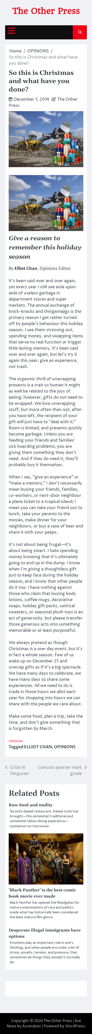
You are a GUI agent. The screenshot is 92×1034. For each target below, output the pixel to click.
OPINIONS (16, 741)
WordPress (75, 1026)
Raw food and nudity (31, 805)
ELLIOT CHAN (38, 747)
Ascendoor (31, 1026)
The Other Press (46, 11)
